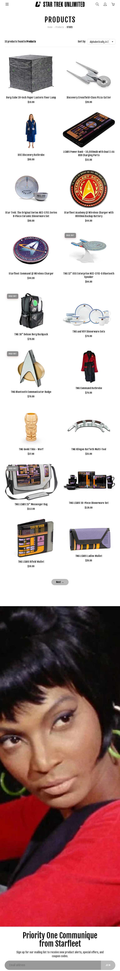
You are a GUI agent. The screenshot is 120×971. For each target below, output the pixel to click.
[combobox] (101, 41)
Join (108, 965)
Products (59, 27)
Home (50, 27)
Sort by (81, 41)
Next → (60, 582)
